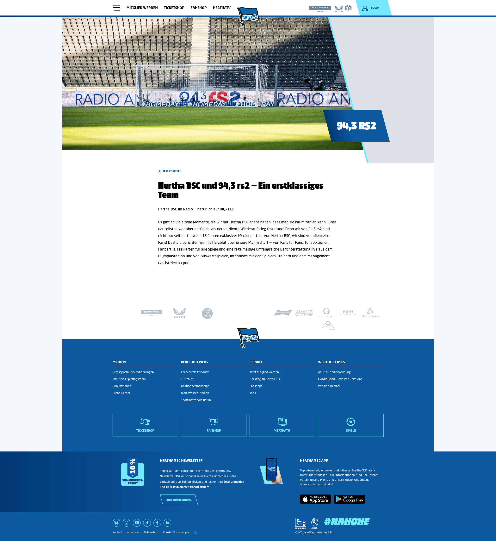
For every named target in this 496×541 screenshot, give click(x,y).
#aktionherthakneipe (195, 386)
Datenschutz (151, 532)
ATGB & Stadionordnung (334, 372)
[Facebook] (157, 524)
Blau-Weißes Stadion (195, 393)
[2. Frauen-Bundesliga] (314, 523)
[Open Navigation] (116, 8)
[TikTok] (147, 524)
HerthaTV (222, 7)
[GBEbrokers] (370, 312)
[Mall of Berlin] (207, 314)
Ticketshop (174, 7)
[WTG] (328, 325)
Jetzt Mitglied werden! (265, 372)
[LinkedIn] (167, 524)
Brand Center (121, 393)
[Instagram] (126, 524)
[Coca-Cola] (304, 312)
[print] (195, 532)
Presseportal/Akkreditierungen (133, 372)
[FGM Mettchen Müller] (348, 312)
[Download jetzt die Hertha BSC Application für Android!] (349, 502)
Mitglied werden (142, 7)
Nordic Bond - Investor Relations (340, 379)
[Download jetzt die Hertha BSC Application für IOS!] (315, 502)
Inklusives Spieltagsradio (129, 379)
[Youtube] (137, 524)
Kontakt (117, 532)
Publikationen (122, 386)
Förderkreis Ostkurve (195, 372)
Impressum (133, 532)
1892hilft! (187, 379)
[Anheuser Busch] (283, 312)
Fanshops (256, 386)
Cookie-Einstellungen (176, 532)
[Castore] (339, 8)
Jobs (253, 393)
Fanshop (199, 7)
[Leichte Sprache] (348, 7)
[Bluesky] (116, 524)
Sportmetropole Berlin (196, 400)
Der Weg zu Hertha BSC (265, 379)
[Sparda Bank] (320, 8)
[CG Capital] (326, 312)
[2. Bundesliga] (300, 523)
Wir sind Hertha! (329, 386)
